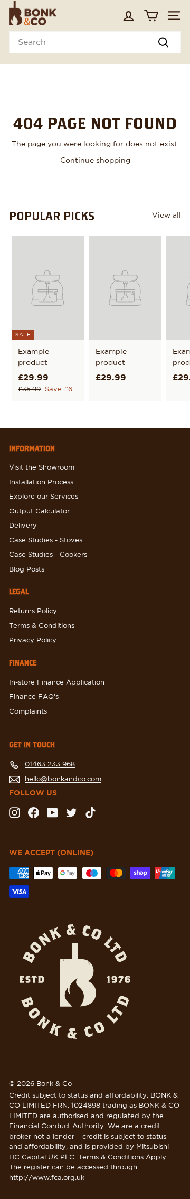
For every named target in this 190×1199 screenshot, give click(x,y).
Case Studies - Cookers (48, 554)
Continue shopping (95, 160)
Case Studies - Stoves (45, 540)
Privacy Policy (32, 640)
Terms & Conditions (41, 626)
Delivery (23, 525)
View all (166, 215)
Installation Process (41, 482)
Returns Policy (33, 611)
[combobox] (95, 42)
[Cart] (151, 15)
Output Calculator (39, 511)
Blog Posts (26, 569)
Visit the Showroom (41, 467)
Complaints (28, 711)
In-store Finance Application (56, 682)
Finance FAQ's (34, 697)
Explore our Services (43, 496)
